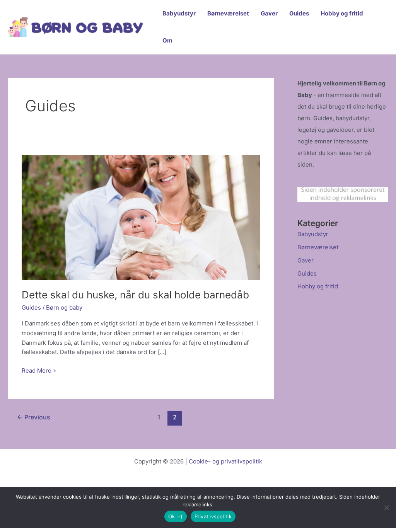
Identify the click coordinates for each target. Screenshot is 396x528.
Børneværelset (228, 13)
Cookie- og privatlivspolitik (225, 461)
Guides (299, 13)
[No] (386, 507)
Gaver (269, 13)
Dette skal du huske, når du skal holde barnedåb (135, 295)
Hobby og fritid (342, 13)
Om (167, 40)
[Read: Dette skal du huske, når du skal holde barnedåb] (141, 217)
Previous (33, 417)
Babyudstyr (179, 13)
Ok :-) (175, 516)
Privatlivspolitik (213, 516)
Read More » (39, 371)
